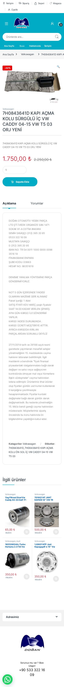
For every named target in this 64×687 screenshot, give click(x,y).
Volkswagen (27, 54)
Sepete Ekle (22, 181)
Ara (56, 37)
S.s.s (22, 46)
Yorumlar (37, 203)
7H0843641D (16, 447)
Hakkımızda (35, 46)
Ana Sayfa (9, 46)
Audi (18, 541)
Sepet (41, 3)
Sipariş (25, 3)
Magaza (57, 3)
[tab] (9, 205)
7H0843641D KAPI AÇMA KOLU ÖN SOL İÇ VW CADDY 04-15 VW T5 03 (31, 452)
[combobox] (27, 37)
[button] (7, 679)
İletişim (9, 3)
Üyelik (14, 9)
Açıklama (9, 203)
